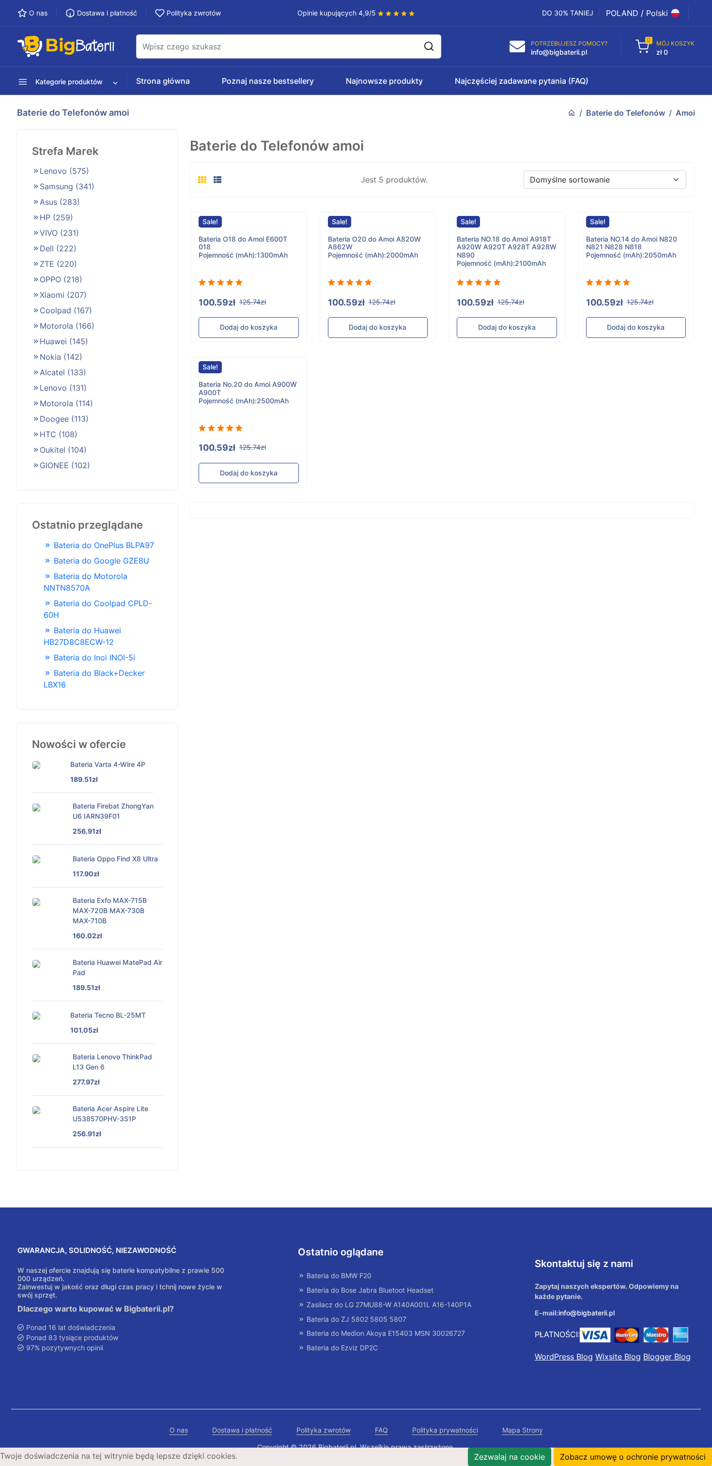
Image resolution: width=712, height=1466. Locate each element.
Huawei (64, 341)
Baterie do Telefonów (625, 113)
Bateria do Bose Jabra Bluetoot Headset (369, 1290)
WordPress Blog (564, 1356)
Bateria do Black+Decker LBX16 (94, 678)
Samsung (67, 186)
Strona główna (163, 81)
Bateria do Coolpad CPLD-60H (98, 609)
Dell (58, 248)
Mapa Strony (522, 1430)
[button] (64, 81)
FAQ (381, 1430)
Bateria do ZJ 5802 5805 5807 (355, 1319)
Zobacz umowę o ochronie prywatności (633, 1457)
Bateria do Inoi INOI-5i (93, 657)
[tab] (202, 179)
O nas (179, 1430)
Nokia (61, 357)
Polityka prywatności (445, 1430)
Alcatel (63, 372)
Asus (60, 202)
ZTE (58, 264)
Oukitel (63, 450)
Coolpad (66, 310)
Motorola (67, 326)
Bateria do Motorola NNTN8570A (85, 582)
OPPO (61, 279)
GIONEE (65, 465)
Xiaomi (63, 295)
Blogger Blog (667, 1356)
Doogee (64, 419)
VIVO (59, 233)
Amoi (685, 113)
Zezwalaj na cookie (509, 1457)
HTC (58, 434)
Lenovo (64, 171)
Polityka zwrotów (323, 1430)
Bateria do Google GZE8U (100, 560)
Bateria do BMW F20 (338, 1276)
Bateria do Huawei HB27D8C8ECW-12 (82, 636)
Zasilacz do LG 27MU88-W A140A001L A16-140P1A (388, 1305)
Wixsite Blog (618, 1356)
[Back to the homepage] (571, 113)
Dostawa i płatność (242, 1430)
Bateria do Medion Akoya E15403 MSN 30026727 (385, 1333)
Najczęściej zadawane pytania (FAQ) (521, 81)
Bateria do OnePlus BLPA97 (102, 545)
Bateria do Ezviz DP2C (341, 1348)
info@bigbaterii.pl (586, 1313)
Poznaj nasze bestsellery (268, 81)
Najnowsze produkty (384, 81)
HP (56, 217)
